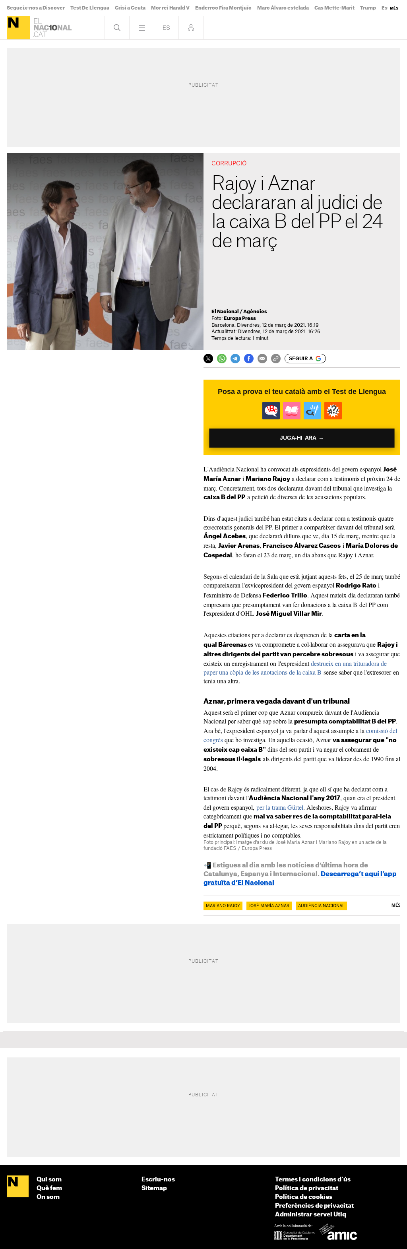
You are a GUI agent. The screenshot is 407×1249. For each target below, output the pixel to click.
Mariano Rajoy (223, 906)
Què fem (49, 1188)
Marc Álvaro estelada (283, 8)
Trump (368, 8)
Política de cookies (303, 1197)
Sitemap (154, 1188)
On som (48, 1197)
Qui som (49, 1180)
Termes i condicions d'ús (313, 1180)
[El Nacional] (18, 27)
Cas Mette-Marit (334, 8)
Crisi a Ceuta (130, 8)
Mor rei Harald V (170, 8)
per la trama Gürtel (278, 807)
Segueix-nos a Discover (36, 8)
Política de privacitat (306, 1188)
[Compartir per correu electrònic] (262, 358)
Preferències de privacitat (314, 1206)
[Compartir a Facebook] (249, 358)
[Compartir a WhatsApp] (222, 358)
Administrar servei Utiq (310, 1215)
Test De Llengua (89, 8)
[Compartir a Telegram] (235, 358)
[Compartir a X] (208, 358)
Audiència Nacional (321, 906)
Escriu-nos (158, 1180)
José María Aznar (269, 906)
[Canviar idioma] (166, 27)
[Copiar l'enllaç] (276, 358)
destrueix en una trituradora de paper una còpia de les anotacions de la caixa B (295, 667)
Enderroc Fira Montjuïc (223, 8)
